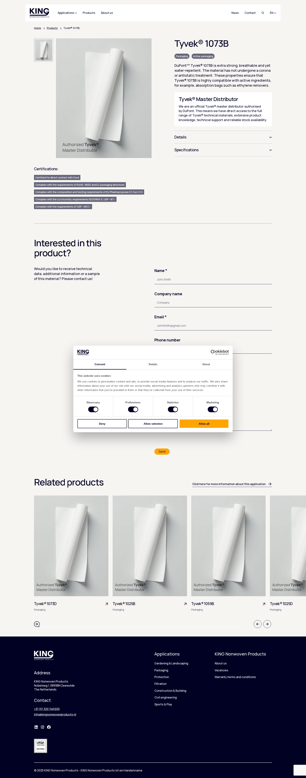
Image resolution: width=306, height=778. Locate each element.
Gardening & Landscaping (171, 663)
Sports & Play (163, 704)
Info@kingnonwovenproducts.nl (55, 714)
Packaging (182, 56)
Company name (168, 293)
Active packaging (203, 56)
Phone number (167, 340)
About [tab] (206, 364)
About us (221, 663)
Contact (250, 13)
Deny (102, 423)
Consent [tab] (100, 364)
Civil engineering (165, 697)
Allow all (204, 423)
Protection (161, 677)
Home (37, 28)
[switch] (133, 409)
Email (160, 316)
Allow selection (153, 423)
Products (52, 28)
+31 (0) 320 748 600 (47, 709)
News (235, 13)
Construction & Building (170, 691)
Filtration (160, 684)
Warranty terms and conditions (235, 677)
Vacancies (221, 670)
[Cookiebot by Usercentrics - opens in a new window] (213, 352)
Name (160, 270)
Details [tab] (153, 364)
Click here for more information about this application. (229, 484)
